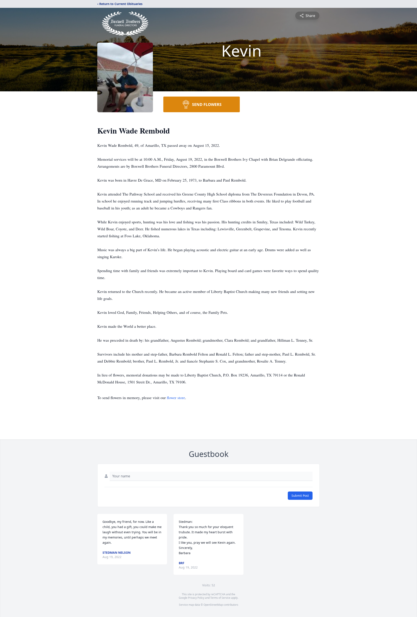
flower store (176, 397)
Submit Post (300, 495)
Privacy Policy (196, 598)
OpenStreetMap (213, 605)
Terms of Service (220, 598)
